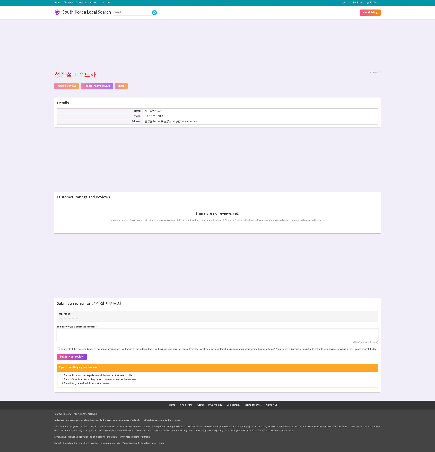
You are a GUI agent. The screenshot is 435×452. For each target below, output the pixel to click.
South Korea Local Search (86, 12)
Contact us (105, 2)
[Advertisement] (156, 45)
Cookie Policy (233, 405)
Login (342, 2)
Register (357, 2)
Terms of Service (253, 405)
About (93, 2)
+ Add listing (370, 12)
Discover (68, 2)
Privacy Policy (215, 405)
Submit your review (72, 356)
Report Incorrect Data (97, 86)
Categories (82, 2)
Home (57, 2)
